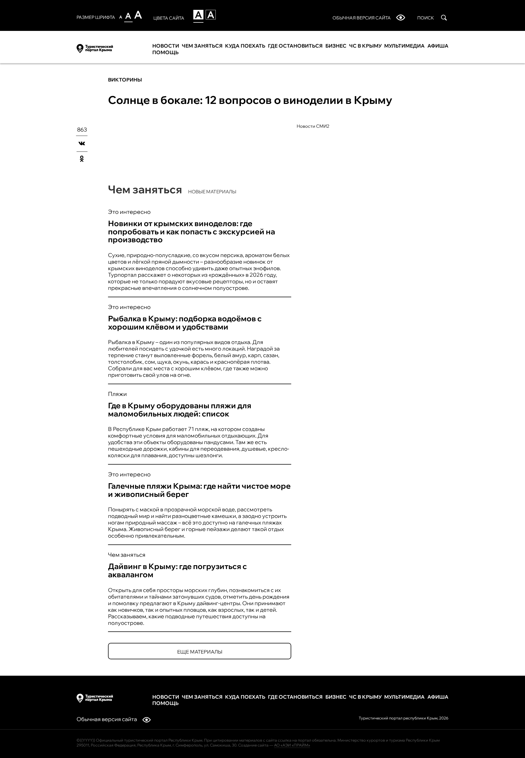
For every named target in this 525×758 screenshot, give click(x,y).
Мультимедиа (404, 46)
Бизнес (335, 46)
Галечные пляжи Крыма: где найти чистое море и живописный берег (199, 490)
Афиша (437, 46)
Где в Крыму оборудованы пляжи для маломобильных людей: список (179, 409)
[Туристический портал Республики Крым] (95, 47)
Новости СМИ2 (313, 126)
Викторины (125, 80)
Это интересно (129, 211)
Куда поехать (245, 46)
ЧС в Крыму (365, 46)
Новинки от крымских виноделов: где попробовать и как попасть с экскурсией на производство (191, 231)
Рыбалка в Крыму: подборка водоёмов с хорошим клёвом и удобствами (185, 322)
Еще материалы (199, 652)
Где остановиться (295, 46)
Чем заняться (202, 46)
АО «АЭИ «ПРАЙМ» (292, 745)
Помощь (165, 52)
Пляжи (117, 393)
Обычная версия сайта (107, 719)
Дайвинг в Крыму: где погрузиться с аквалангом (177, 570)
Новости (165, 46)
